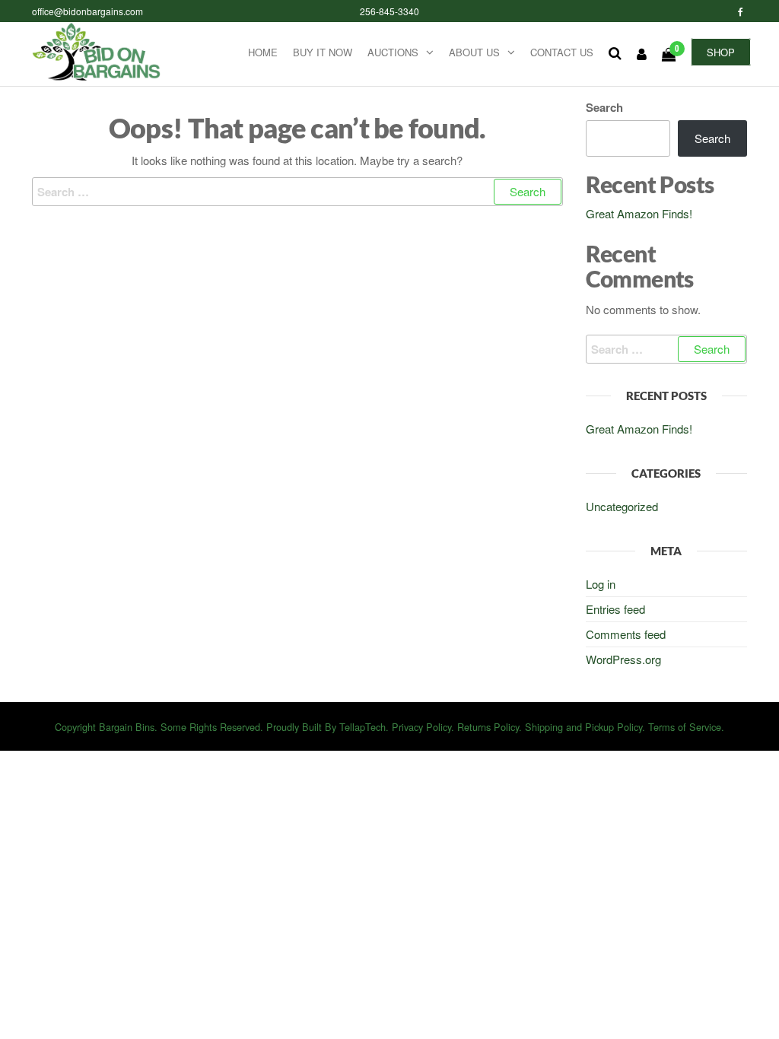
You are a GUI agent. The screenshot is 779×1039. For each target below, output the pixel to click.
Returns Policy (488, 727)
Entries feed (615, 609)
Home (263, 52)
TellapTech (362, 727)
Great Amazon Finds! (639, 213)
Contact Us (561, 52)
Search (604, 107)
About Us (474, 52)
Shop (721, 52)
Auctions (392, 52)
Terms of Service (684, 727)
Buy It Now (322, 52)
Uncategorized (622, 506)
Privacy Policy (421, 727)
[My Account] (642, 53)
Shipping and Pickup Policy (583, 727)
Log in (600, 584)
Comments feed (626, 634)
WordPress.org (623, 659)
